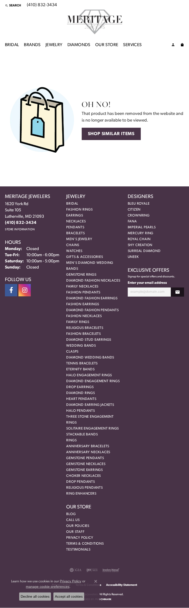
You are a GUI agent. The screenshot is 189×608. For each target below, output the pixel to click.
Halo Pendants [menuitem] (80, 411)
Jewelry (54, 45)
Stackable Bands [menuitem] (82, 434)
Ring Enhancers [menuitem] (81, 494)
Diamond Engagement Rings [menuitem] (93, 381)
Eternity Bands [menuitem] (80, 369)
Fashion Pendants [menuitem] (83, 292)
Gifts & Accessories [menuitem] (84, 257)
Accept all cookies (69, 596)
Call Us (73, 520)
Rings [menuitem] (71, 440)
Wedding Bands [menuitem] (81, 346)
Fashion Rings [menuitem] (79, 210)
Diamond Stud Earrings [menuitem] (88, 340)
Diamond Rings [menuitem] (80, 393)
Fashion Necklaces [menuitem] (84, 316)
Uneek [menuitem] (133, 257)
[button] (13, 5)
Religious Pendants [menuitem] (84, 488)
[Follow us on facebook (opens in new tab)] (11, 290)
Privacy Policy (79, 538)
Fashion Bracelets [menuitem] (83, 334)
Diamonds (78, 45)
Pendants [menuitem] (75, 227)
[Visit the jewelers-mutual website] (110, 570)
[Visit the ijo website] (91, 570)
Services (132, 45)
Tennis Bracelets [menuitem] (82, 363)
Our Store (106, 45)
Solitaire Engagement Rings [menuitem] (92, 428)
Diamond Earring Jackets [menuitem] (90, 405)
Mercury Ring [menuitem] (141, 233)
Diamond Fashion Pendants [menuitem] (92, 310)
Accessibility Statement (121, 585)
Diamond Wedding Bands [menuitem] (90, 357)
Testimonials (78, 550)
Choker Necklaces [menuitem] (83, 476)
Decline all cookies (35, 596)
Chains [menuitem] (72, 245)
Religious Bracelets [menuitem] (84, 328)
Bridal (12, 45)
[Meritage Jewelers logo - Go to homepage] (94, 22)
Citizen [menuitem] (134, 210)
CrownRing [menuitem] (139, 215)
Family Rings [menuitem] (77, 322)
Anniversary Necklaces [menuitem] (88, 452)
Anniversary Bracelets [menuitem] (87, 446)
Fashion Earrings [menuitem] (82, 304)
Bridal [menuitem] (72, 204)
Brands (32, 45)
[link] (41, 5)
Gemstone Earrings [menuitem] (84, 470)
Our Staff (75, 532)
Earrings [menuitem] (74, 215)
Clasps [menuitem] (72, 352)
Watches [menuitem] (74, 251)
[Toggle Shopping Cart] (182, 45)
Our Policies (77, 526)
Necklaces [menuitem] (76, 221)
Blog (71, 514)
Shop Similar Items (111, 134)
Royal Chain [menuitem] (139, 239)
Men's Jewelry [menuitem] (79, 239)
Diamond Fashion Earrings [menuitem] (91, 298)
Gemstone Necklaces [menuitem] (85, 464)
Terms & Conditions (85, 544)
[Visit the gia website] (75, 570)
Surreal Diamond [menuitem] (144, 251)
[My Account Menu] (173, 45)
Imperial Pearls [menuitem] (142, 227)
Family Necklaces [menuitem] (82, 286)
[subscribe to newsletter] (177, 292)
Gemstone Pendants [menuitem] (85, 458)
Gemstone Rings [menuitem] (81, 275)
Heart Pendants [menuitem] (81, 399)
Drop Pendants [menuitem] (80, 482)
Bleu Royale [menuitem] (139, 204)
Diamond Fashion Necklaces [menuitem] (93, 281)
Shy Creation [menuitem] (140, 245)
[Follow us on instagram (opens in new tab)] (24, 290)
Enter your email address (147, 283)
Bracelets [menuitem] (75, 233)
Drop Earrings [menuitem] (80, 387)
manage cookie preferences (47, 587)
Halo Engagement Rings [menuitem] (89, 375)
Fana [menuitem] (132, 221)
